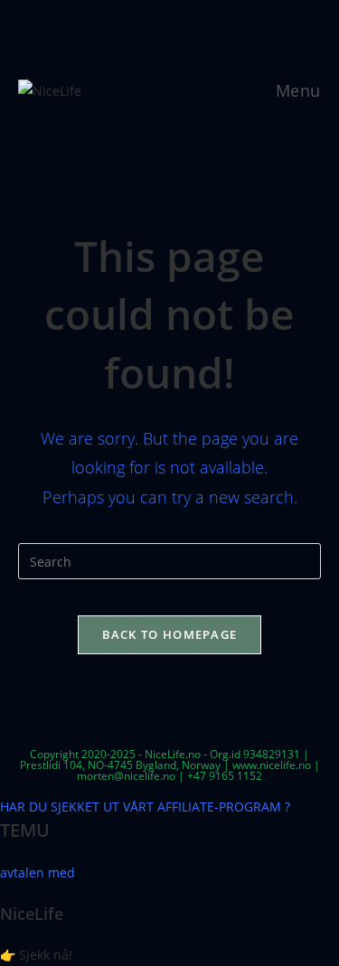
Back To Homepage (170, 634)
